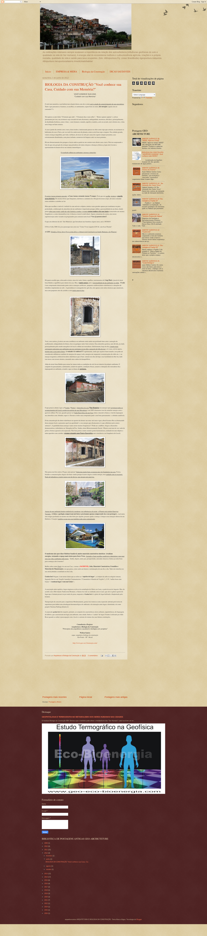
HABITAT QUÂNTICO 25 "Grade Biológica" (150, 262)
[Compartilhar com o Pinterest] (115, 655)
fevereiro (49, 856)
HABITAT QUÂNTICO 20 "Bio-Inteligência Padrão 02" (152, 200)
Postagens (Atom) (55, 702)
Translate (149, 98)
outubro (49, 869)
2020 (46, 897)
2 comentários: (93, 655)
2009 (46, 843)
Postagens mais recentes (54, 697)
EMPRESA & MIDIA (66, 71)
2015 (46, 880)
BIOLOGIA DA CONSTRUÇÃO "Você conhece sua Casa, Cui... (68, 862)
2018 (46, 890)
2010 (46, 846)
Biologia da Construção (93, 71)
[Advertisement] (85, 678)
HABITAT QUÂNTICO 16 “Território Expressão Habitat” (152, 215)
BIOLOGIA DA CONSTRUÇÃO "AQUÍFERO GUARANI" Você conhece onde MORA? (152, 154)
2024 (46, 907)
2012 (46, 853)
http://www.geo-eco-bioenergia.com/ (85, 643)
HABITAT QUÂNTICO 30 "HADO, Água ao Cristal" (150, 139)
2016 (46, 883)
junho (48, 859)
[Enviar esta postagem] (102, 655)
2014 (46, 877)
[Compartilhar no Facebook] (113, 655)
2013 (46, 873)
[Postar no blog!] (108, 655)
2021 (46, 900)
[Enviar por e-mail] (106, 655)
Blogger (139, 919)
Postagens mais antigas (116, 697)
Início (48, 71)
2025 (46, 910)
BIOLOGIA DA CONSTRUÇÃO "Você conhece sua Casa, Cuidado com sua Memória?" (83, 86)
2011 (46, 850)
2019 (46, 893)
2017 (46, 887)
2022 (46, 903)
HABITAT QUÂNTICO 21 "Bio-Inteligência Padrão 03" (152, 246)
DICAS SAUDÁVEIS (120, 71)
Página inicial (85, 697)
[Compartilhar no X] (110, 655)
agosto (48, 866)
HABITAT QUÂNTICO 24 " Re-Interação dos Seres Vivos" (152, 184)
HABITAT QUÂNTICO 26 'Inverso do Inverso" (150, 169)
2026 (46, 913)
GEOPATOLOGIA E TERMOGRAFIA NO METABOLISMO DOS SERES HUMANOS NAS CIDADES (82, 717)
